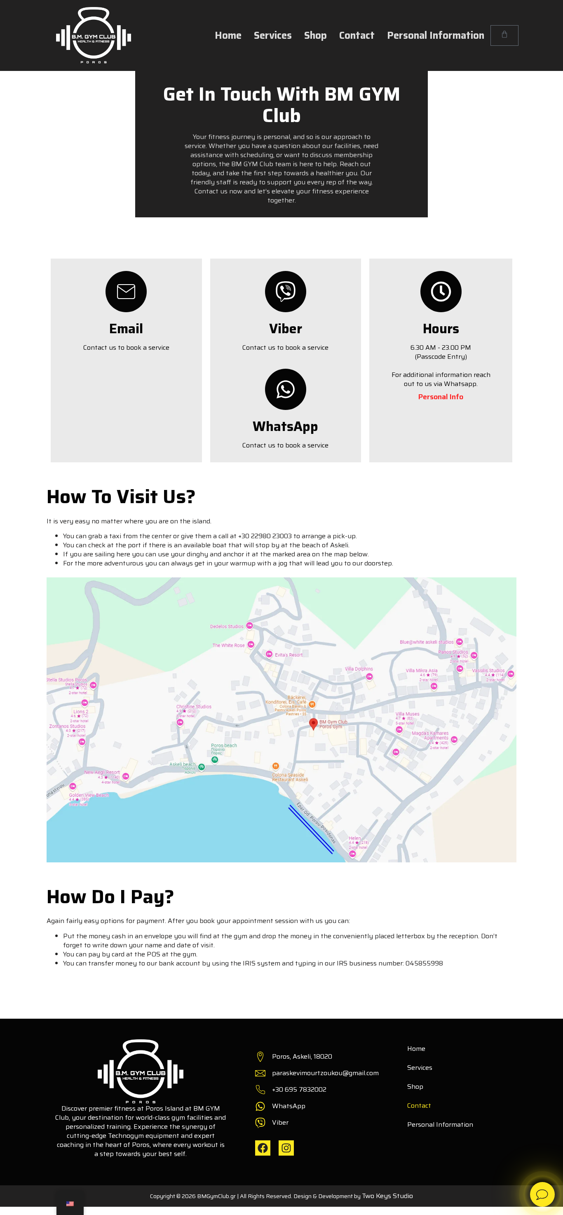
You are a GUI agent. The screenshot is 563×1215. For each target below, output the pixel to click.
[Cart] (504, 35)
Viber (285, 328)
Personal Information (435, 35)
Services (273, 35)
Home (228, 35)
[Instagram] (286, 1148)
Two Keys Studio (387, 1196)
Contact (357, 35)
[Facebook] (262, 1148)
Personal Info (440, 397)
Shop (315, 35)
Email (126, 328)
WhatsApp (285, 426)
